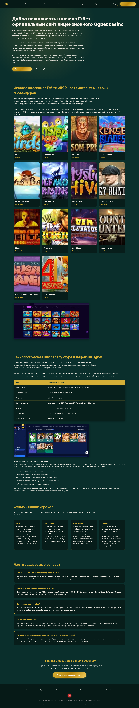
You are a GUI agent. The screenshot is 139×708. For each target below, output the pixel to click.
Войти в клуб (40, 69)
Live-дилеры (83, 4)
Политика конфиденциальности (66, 690)
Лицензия (83, 690)
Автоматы (47, 4)
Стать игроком (128, 4)
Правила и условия (46, 690)
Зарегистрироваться (22, 69)
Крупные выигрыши (65, 4)
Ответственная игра (96, 690)
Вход (114, 4)
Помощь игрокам (31, 4)
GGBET (9, 4)
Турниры (98, 4)
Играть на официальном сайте (69, 675)
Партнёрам (109, 690)
